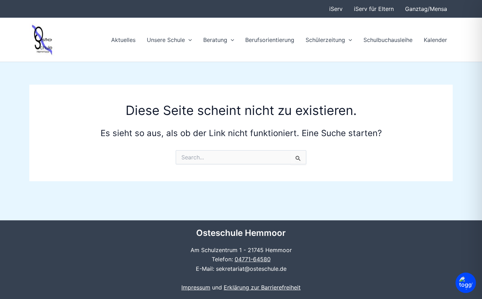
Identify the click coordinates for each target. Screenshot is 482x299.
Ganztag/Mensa (426, 8)
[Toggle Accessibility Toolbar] (466, 283)
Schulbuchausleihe (387, 39)
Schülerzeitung (325, 39)
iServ (336, 8)
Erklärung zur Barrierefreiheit (262, 287)
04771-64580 (253, 259)
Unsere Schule (166, 39)
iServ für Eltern (374, 8)
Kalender (435, 39)
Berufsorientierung (269, 39)
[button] (188, 40)
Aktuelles (123, 39)
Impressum (195, 287)
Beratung (215, 39)
